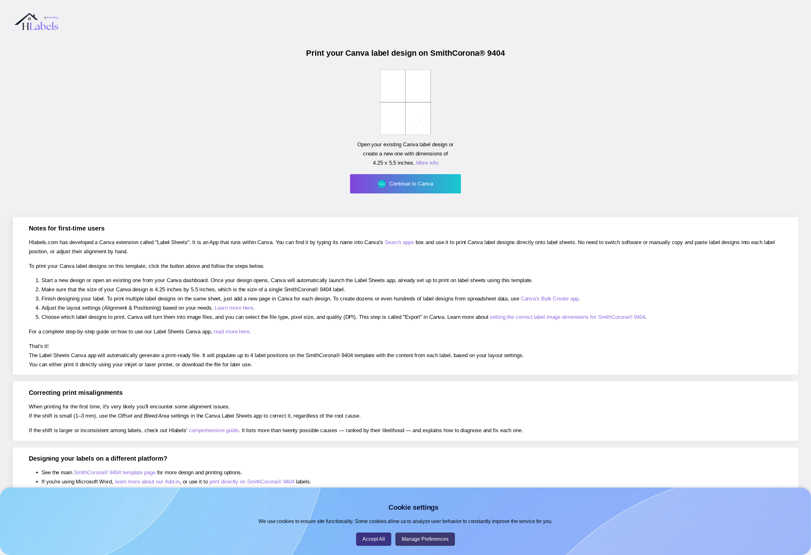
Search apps (399, 242)
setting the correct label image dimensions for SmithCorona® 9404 (567, 317)
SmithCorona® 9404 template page (115, 473)
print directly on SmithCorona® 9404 (252, 482)
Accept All (373, 539)
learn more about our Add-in (147, 482)
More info (427, 163)
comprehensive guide (214, 430)
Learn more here (234, 308)
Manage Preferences (425, 539)
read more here (231, 332)
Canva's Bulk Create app (550, 299)
